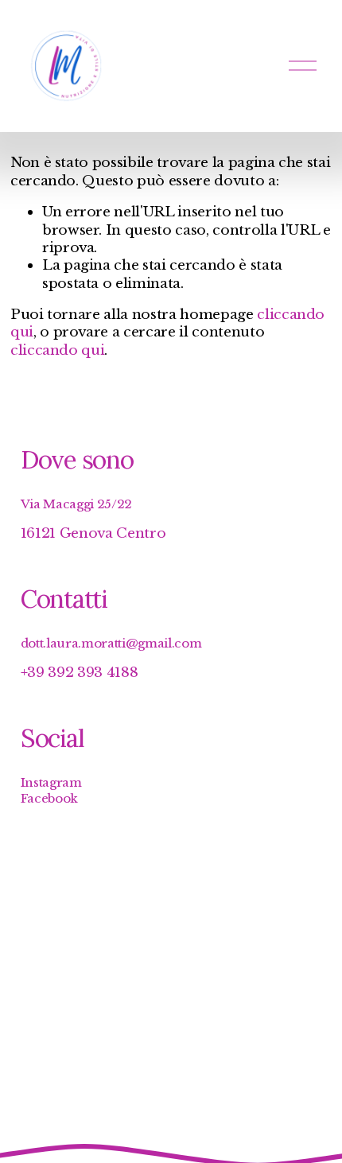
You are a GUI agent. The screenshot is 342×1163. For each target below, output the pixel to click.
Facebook (49, 798)
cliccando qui (57, 350)
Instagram (51, 782)
